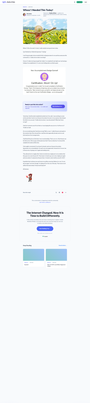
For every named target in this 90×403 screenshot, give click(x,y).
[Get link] (65, 192)
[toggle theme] (75, 2)
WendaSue (29, 13)
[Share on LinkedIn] (59, 192)
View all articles (63, 245)
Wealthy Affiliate (52, 13)
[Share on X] (56, 192)
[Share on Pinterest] (62, 192)
